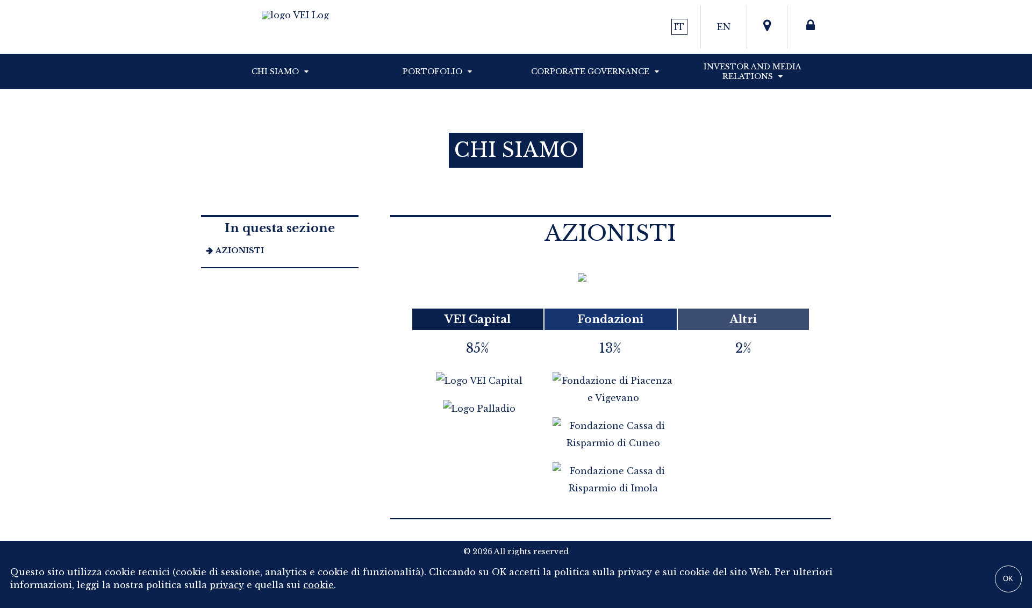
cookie (318, 585)
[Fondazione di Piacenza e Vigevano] (612, 397)
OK (1008, 579)
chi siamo (275, 71)
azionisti (240, 250)
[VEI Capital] (477, 380)
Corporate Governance (590, 71)
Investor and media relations (752, 71)
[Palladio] (477, 408)
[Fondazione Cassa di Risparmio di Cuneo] (612, 443)
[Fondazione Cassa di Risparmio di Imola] (612, 488)
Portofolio (432, 71)
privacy (227, 585)
